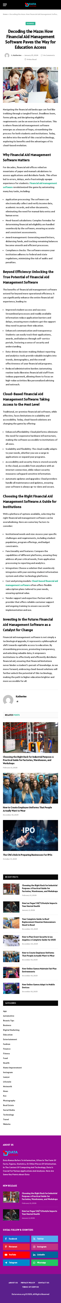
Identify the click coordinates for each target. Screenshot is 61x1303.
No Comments (49, 55)
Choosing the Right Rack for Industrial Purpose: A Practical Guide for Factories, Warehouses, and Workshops (28, 760)
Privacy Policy (28, 1283)
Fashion (6, 1044)
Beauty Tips (8, 1020)
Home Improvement (12, 1067)
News (5, 1091)
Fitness (6, 1053)
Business (30, 24)
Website (7, 1124)
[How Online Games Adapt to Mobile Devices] (11, 988)
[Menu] (5, 4)
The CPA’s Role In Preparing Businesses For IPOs (27, 854)
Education (8, 1034)
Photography (9, 1100)
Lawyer (6, 1077)
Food (5, 1058)
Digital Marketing (11, 1030)
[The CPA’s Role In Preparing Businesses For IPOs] (30, 835)
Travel (6, 1119)
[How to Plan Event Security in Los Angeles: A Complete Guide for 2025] (11, 940)
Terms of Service (30, 1287)
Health (6, 1063)
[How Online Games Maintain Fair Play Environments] (11, 972)
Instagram (8, 1072)
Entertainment (10, 1039)
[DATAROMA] (30, 4)
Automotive (8, 1016)
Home (5, 14)
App (5, 1011)
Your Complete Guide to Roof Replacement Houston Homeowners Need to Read (39, 922)
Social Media (9, 1110)
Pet (4, 1096)
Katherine (17, 55)
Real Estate (8, 1105)
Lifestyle (7, 1081)
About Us (13, 1283)
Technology (8, 1114)
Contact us (43, 1283)
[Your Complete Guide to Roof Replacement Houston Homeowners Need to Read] (11, 922)
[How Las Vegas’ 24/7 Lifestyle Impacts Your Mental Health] (11, 907)
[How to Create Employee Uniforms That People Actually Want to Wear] (30, 788)
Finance (7, 1048)
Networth (7, 1086)
